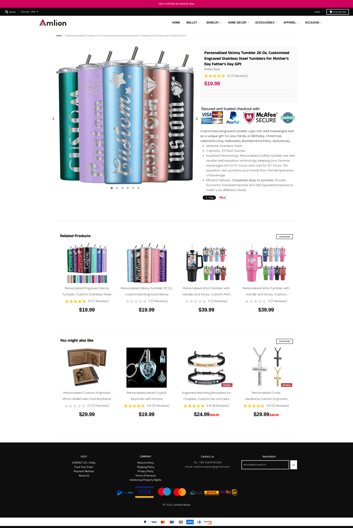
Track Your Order (83, 467)
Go (293, 464)
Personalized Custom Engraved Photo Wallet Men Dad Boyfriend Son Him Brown (87, 399)
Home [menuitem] (176, 22)
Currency (25, 11)
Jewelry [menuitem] (212, 22)
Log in (317, 11)
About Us (84, 475)
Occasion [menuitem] (312, 22)
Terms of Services (145, 475)
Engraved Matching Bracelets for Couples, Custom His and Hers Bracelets (206, 399)
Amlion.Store (212, 69)
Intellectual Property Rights (145, 480)
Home (59, 35)
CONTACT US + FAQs (83, 462)
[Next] (196, 118)
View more (284, 236)
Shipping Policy (145, 467)
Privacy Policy (145, 471)
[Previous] (53, 118)
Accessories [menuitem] (265, 22)
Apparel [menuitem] (290, 22)
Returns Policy (145, 462)
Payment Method (84, 471)
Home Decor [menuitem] (237, 22)
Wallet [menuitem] (191, 22)
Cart (339, 12)
